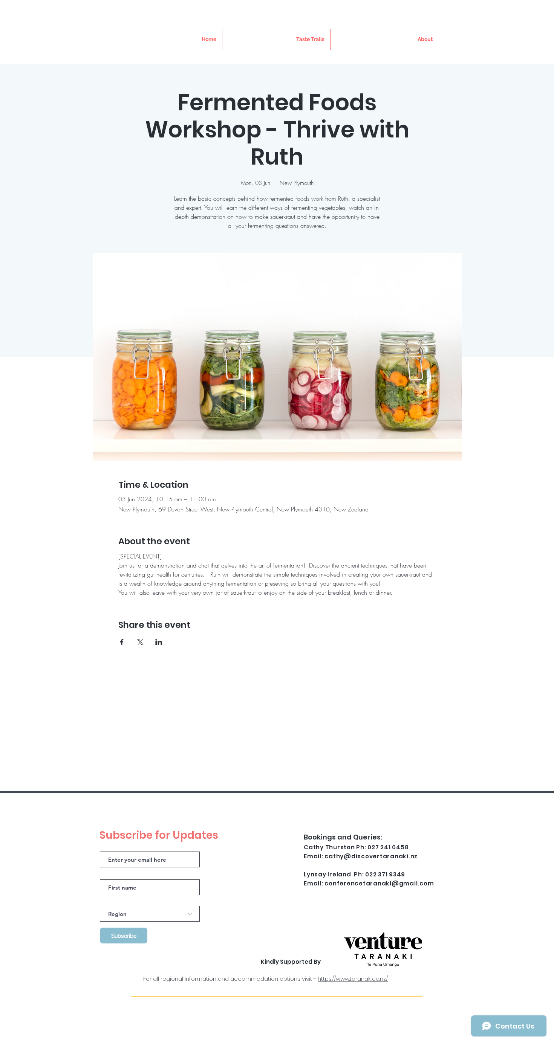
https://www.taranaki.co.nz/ (353, 979)
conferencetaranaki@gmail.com (379, 883)
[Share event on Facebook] (121, 642)
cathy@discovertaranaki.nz (371, 856)
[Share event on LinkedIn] (158, 642)
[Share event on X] (140, 642)
